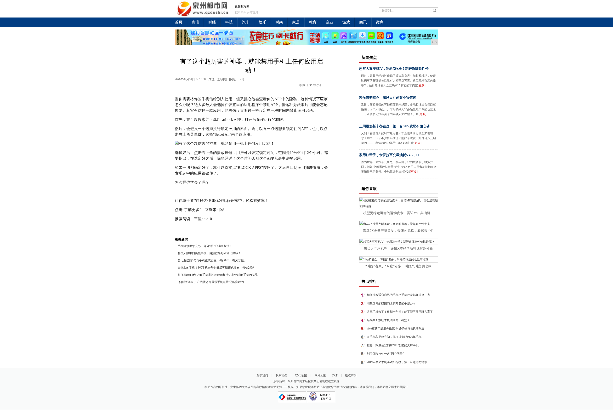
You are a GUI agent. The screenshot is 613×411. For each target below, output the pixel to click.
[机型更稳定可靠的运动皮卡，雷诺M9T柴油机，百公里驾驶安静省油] (398, 206)
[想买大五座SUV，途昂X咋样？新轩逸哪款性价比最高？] (397, 241)
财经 (212, 22)
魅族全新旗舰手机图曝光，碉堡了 (388, 320)
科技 (229, 22)
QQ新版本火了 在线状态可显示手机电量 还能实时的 (211, 282)
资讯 (195, 22)
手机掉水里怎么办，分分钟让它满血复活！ (205, 246)
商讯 (363, 22)
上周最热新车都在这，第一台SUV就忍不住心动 (394, 126)
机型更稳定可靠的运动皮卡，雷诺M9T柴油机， (398, 213)
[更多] (422, 85)
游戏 (346, 22)
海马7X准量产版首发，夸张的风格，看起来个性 (398, 231)
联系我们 (281, 375)
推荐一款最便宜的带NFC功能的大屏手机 (393, 345)
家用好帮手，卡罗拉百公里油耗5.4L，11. (389, 155)
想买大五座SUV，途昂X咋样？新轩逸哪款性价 (394, 68)
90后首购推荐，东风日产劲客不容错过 (387, 97)
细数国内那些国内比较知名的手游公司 (391, 303)
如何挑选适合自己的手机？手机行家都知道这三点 (398, 295)
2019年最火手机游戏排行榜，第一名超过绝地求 (397, 362)
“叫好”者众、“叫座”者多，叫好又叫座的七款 (398, 266)
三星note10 (203, 219)
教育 (313, 22)
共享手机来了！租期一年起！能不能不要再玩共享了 (400, 311)
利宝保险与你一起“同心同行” (385, 353)
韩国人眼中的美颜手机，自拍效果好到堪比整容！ (209, 253)
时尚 (279, 22)
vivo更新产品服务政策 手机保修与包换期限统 (395, 328)
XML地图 (301, 375)
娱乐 (262, 22)
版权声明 (351, 375)
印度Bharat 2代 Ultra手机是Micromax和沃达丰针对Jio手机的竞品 (218, 274)
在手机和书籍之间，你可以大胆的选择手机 (394, 337)
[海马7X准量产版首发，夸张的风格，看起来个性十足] (394, 224)
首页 (178, 22)
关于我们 (262, 375)
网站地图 (320, 375)
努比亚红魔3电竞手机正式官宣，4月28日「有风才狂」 (212, 260)
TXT (334, 375)
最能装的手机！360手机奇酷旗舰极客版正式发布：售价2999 (216, 267)
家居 (296, 22)
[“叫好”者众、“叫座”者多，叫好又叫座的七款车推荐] (393, 259)
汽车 (246, 22)
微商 (380, 22)
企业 (329, 22)
